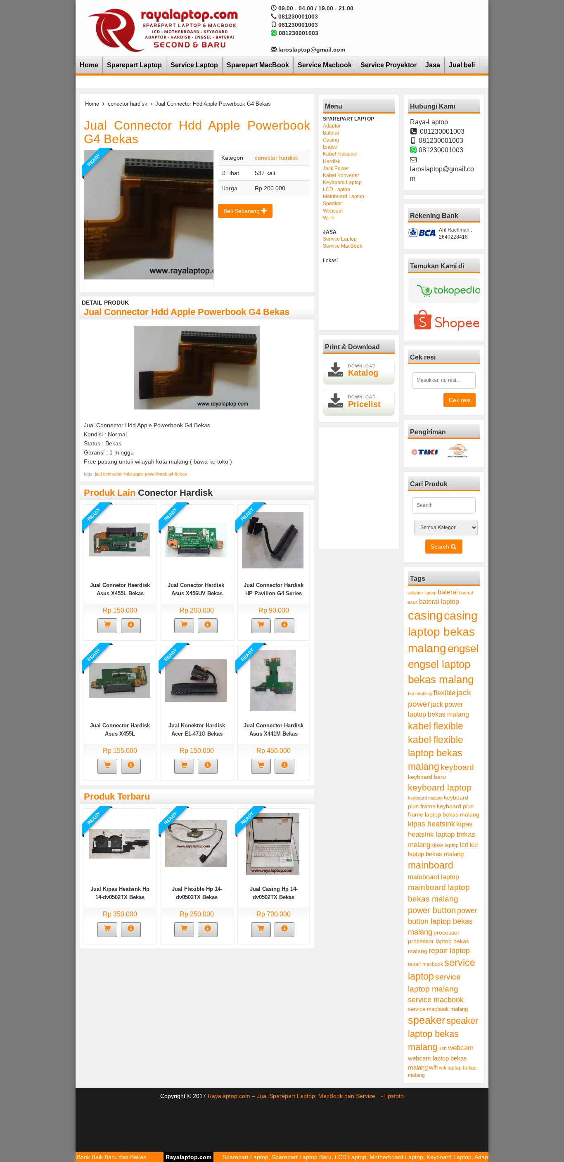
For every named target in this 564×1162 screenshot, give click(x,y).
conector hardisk (127, 104)
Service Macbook (325, 65)
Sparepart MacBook (258, 65)
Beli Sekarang (242, 211)
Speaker (332, 203)
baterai (448, 592)
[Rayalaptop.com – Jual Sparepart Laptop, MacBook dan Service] (163, 29)
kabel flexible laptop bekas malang (435, 753)
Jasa (432, 65)
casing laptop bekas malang (443, 632)
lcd (464, 844)
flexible (444, 693)
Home (89, 65)
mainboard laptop (433, 876)
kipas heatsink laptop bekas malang (441, 834)
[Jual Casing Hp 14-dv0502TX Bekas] (272, 843)
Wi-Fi (328, 218)
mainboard (430, 865)
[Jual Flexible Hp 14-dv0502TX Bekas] (196, 843)
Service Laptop (194, 65)
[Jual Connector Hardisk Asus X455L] (119, 680)
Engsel (331, 147)
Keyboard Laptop (342, 182)
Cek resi (459, 400)
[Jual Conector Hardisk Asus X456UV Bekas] (196, 539)
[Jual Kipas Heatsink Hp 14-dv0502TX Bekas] (119, 843)
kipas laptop (445, 845)
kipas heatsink (431, 824)
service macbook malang (438, 1009)
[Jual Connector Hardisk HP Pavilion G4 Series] (272, 539)
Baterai (331, 133)
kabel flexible (435, 726)
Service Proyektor (388, 65)
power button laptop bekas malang (442, 921)
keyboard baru (427, 777)
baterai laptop (439, 601)
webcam (461, 1048)
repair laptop (449, 951)
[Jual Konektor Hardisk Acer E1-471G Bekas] (196, 680)
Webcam (333, 211)
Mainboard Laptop (343, 196)
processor (447, 932)
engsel (463, 648)
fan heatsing (420, 693)
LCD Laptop (336, 189)
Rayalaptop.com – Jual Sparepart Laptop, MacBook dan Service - (295, 1096)
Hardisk (331, 161)
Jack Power (336, 168)
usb (442, 1048)
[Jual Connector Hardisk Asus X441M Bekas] (273, 680)
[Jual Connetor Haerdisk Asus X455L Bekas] (119, 539)
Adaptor (332, 126)
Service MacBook (342, 246)
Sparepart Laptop (134, 65)
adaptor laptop (422, 592)
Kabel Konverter (341, 175)
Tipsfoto (393, 1096)
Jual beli (462, 65)
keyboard (457, 767)
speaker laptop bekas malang (443, 1033)
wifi (433, 1067)
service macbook (436, 1000)
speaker (426, 1020)
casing (425, 615)
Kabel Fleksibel (340, 154)
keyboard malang (425, 797)
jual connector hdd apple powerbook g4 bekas (141, 473)
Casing (331, 140)
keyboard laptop (440, 787)
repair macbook (425, 964)
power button (432, 910)
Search (441, 546)
